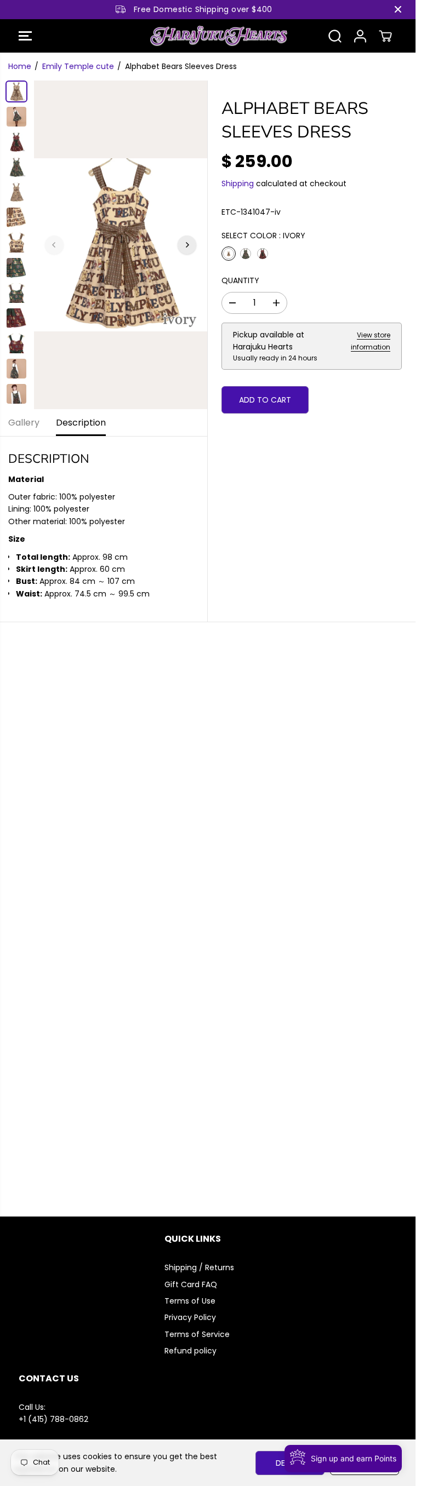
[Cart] (385, 36)
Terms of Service (197, 1334)
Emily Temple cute (78, 66)
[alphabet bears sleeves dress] (120, 245)
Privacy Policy (190, 1317)
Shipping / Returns (199, 1267)
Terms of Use (189, 1300)
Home (19, 66)
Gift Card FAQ (190, 1284)
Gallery (23, 422)
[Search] (334, 36)
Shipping (237, 183)
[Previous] (54, 245)
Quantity (240, 280)
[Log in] (360, 36)
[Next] (187, 245)
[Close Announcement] (398, 9)
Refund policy (190, 1350)
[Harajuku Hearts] (205, 36)
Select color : (263, 235)
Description (81, 422)
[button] (25, 36)
